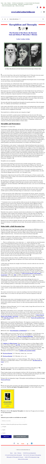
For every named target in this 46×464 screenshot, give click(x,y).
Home (2, 3)
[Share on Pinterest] (27, 444)
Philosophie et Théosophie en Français (25, 4)
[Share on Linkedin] (31, 444)
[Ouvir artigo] (5, 19)
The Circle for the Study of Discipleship (9, 4)
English (3, 429)
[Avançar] (8, 19)
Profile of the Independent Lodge (8, 5)
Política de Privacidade (19, 5)
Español (3, 433)
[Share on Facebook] (14, 444)
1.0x (43, 19)
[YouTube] (44, 7)
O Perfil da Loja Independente (17, 3)
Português (4, 426)
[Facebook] (37, 7)
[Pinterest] (40, 7)
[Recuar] (2, 19)
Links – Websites (7, 3)
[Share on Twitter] (18, 444)
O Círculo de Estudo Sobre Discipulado (31, 3)
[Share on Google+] (23, 444)
